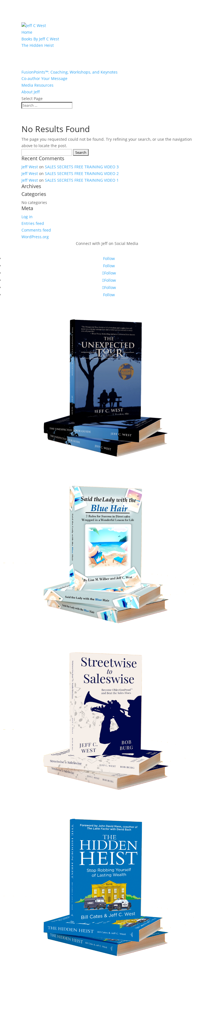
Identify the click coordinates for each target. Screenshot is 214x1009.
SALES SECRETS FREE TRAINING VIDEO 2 (82, 173)
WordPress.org (35, 236)
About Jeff (30, 91)
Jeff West (29, 166)
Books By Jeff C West (40, 39)
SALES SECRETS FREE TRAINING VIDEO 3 (82, 166)
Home (26, 32)
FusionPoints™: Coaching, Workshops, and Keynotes (69, 72)
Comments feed (36, 230)
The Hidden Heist (37, 45)
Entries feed (32, 223)
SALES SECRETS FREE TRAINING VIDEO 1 (82, 180)
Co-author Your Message (44, 78)
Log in (27, 216)
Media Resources (37, 85)
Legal (107, 974)
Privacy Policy (107, 984)
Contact (107, 995)
